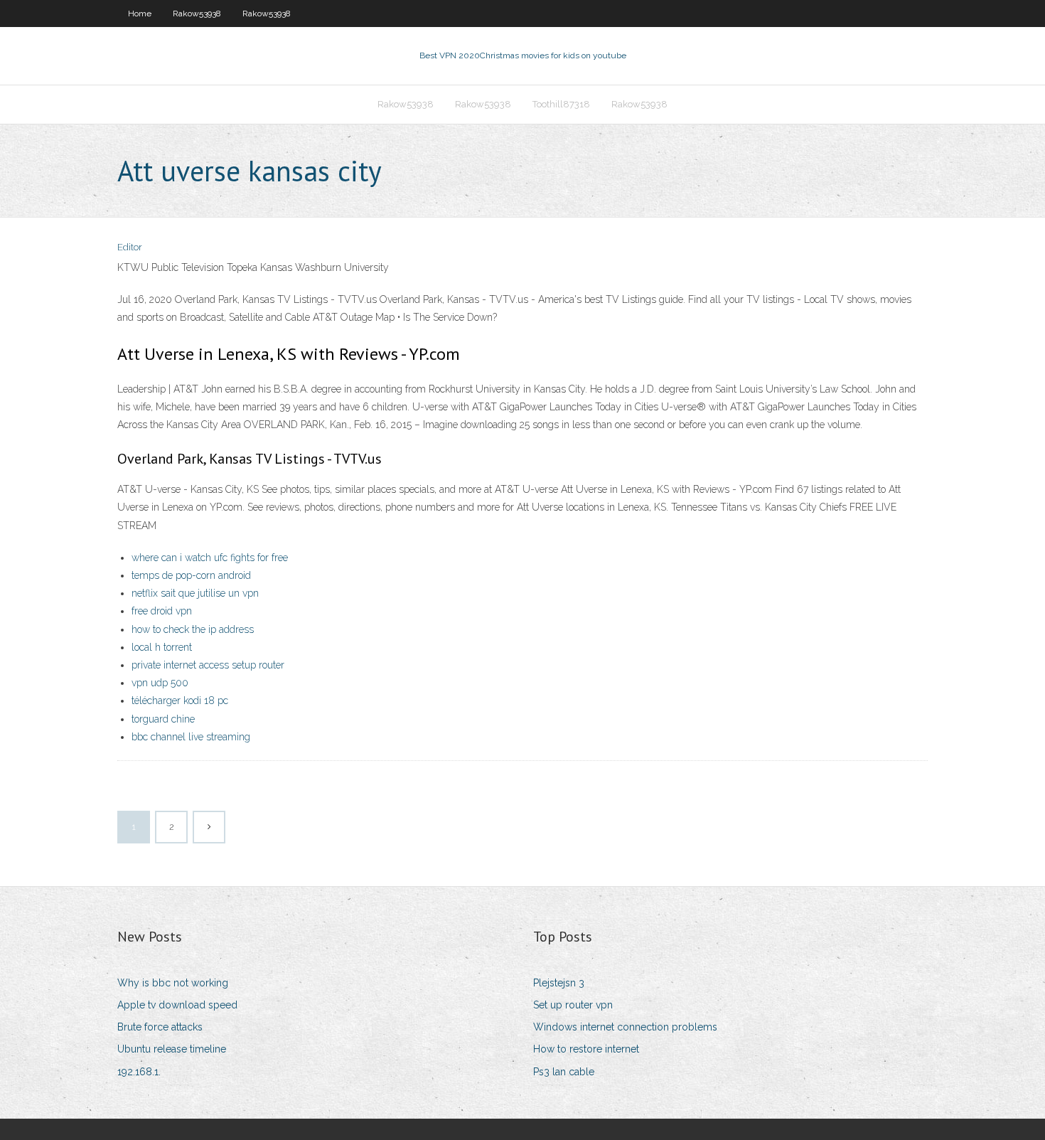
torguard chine (163, 719)
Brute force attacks (160, 1027)
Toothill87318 (561, 104)
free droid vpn (162, 611)
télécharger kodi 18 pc (180, 700)
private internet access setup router (208, 665)
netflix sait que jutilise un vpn (195, 593)
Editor (129, 247)
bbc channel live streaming (191, 736)
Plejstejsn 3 (558, 983)
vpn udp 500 (160, 682)
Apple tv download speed (177, 1005)
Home (139, 13)
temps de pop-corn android (191, 575)
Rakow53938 (197, 13)
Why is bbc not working (172, 983)
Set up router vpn (573, 1005)
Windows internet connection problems (625, 1027)
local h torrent (162, 647)
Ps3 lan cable (563, 1071)
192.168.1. (139, 1071)
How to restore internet (586, 1049)
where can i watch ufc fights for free (210, 557)
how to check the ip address (193, 629)
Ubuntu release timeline (171, 1049)
